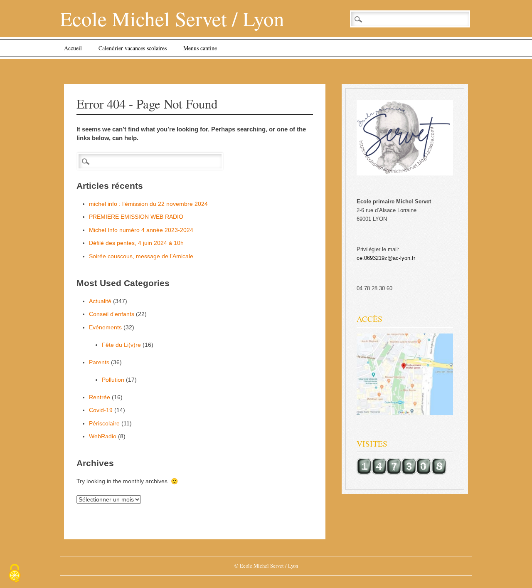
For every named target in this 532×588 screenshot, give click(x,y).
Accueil (73, 48)
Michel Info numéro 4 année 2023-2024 (141, 230)
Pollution (113, 379)
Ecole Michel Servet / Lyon (172, 18)
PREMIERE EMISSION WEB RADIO (136, 216)
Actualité (100, 301)
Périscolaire (104, 423)
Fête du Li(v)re (121, 344)
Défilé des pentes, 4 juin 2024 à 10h (136, 243)
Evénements (105, 327)
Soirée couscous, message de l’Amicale (141, 256)
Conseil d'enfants (111, 314)
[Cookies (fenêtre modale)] (14, 574)
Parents (99, 362)
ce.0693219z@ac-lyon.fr (386, 258)
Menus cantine (200, 48)
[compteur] (401, 473)
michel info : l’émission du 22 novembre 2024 (148, 203)
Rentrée (99, 397)
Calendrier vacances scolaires (133, 48)
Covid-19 (101, 410)
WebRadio (102, 436)
